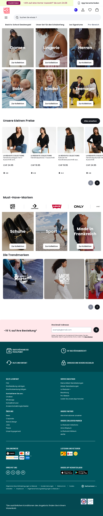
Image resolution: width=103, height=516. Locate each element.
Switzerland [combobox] (89, 486)
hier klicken (88, 337)
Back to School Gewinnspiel (18, 24)
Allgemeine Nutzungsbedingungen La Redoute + (44, 489)
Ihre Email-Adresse (60, 325)
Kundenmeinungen (47, 486)
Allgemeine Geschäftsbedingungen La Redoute (21, 486)
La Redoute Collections (69, 425)
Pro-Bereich (93, 24)
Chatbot (9, 397)
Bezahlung (65, 392)
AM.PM (63, 434)
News (8, 415)
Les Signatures (76, 24)
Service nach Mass (68, 379)
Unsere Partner (67, 411)
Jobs (8, 425)
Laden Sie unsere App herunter (72, 399)
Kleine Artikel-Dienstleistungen (72, 383)
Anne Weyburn (66, 428)
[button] (97, 10)
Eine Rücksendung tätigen (16, 389)
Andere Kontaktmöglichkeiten (17, 406)
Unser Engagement (13, 431)
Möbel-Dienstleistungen (70, 386)
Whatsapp (10, 400)
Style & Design (11, 422)
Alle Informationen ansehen (71, 415)
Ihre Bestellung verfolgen (15, 386)
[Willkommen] (83, 10)
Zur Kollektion (17, 62)
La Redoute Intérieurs (68, 431)
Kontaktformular (12, 403)
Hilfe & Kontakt (12, 379)
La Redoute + (66, 389)
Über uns (9, 411)
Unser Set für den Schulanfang (50, 24)
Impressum (20, 489)
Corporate (10, 419)
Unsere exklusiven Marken (71, 421)
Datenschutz (61, 486)
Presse (8, 428)
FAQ (7, 383)
